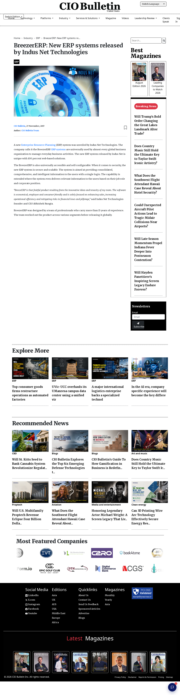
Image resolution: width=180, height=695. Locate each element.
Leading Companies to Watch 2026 (42, 661)
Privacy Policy (120, 677)
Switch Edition (13, 16)
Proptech (17, 504)
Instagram (34, 604)
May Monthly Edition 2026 (119, 661)
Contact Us (84, 599)
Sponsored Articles (89, 608)
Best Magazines (146, 53)
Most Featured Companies (51, 541)
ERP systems (58, 149)
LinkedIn (33, 595)
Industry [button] (64, 18)
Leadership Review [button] (145, 18)
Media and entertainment (106, 504)
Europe (56, 617)
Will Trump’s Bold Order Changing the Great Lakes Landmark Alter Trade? (147, 125)
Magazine (111, 18)
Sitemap (169, 677)
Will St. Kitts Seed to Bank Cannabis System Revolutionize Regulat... (29, 464)
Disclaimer (132, 677)
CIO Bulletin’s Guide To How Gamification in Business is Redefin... (109, 464)
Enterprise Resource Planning (38, 144)
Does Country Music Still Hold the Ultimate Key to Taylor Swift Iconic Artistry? (146, 154)
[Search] (164, 40)
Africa (55, 622)
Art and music (139, 453)
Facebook (33, 608)
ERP (38, 38)
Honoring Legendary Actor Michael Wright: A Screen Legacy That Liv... (109, 515)
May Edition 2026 (139, 662)
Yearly (108, 599)
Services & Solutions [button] (87, 18)
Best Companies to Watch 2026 (81, 661)
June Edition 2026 (100, 662)
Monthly (110, 595)
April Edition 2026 (159, 662)
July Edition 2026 (61, 662)
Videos (125, 18)
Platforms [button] (46, 18)
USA (54, 608)
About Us (83, 595)
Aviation (56, 504)
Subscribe (139, 326)
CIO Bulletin (19, 126)
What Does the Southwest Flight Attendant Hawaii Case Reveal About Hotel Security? (147, 184)
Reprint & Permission (147, 677)
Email (135, 312)
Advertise (83, 613)
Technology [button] (26, 18)
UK (53, 599)
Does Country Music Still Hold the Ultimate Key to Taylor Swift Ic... (148, 464)
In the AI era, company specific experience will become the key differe (148, 391)
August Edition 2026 (22, 662)
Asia (54, 595)
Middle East (58, 613)
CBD (14, 453)
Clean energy (138, 504)
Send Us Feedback (88, 604)
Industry (28, 38)
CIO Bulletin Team (30, 130)
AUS (54, 604)
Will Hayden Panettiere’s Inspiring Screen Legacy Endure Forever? (146, 281)
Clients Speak (166, 20)
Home (17, 38)
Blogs (55, 453)
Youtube (32, 613)
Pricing (161, 677)
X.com (31, 599)
